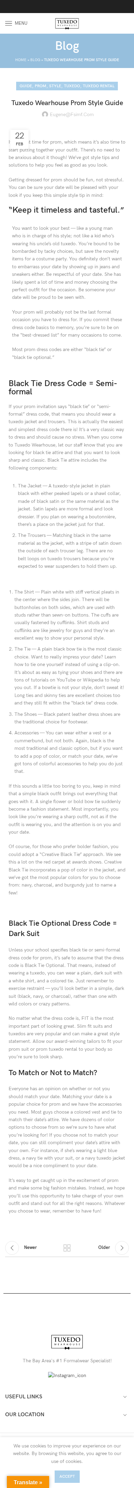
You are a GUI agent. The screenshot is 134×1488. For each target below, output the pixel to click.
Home (20, 60)
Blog (35, 60)
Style (55, 86)
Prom (40, 86)
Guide (26, 86)
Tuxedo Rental (98, 86)
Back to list (67, 1248)
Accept (67, 1476)
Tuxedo (72, 86)
